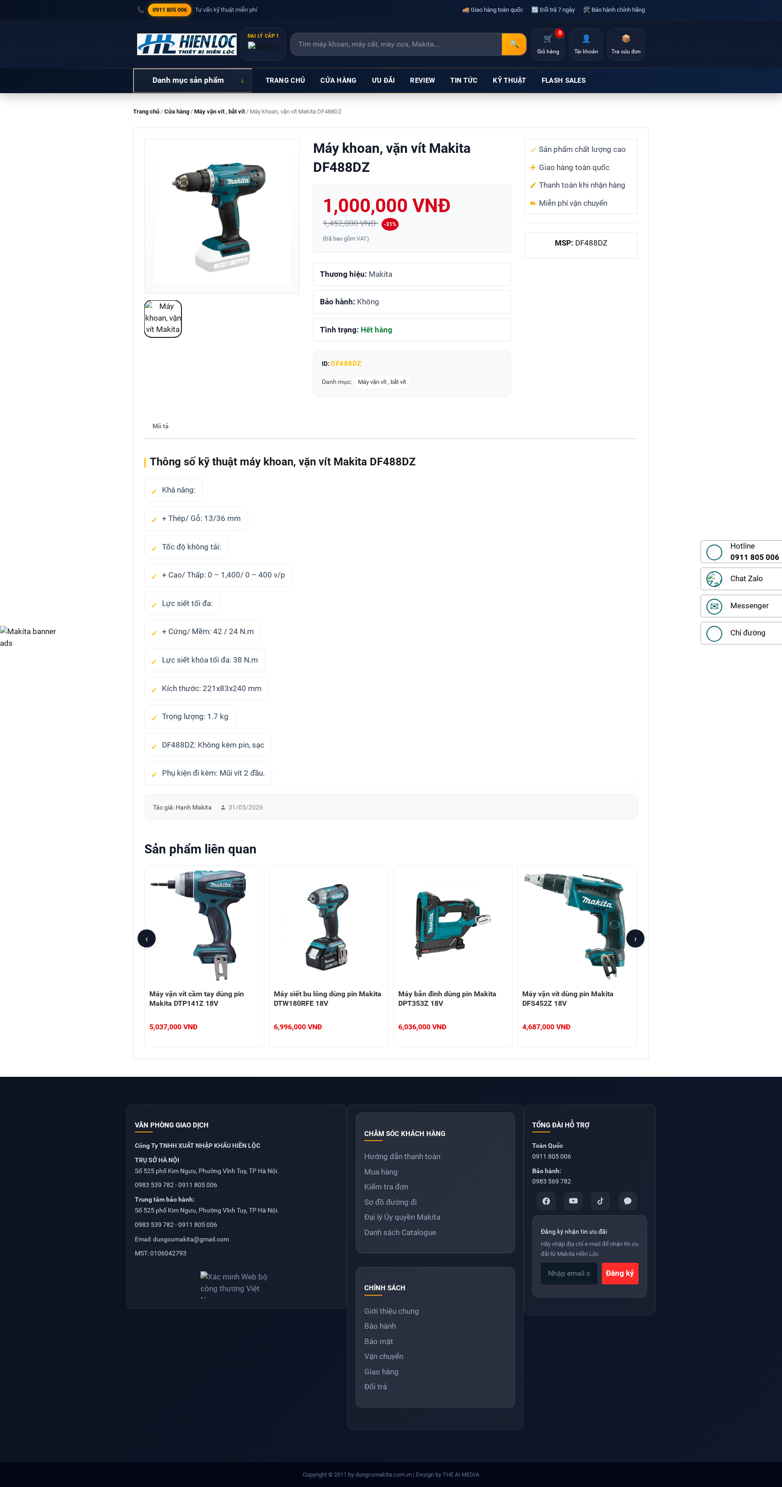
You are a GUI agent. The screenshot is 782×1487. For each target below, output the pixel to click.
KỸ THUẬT (509, 80)
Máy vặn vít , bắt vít (219, 111)
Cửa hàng (176, 111)
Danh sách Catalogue (400, 1232)
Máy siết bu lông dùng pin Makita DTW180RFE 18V (327, 999)
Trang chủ (146, 111)
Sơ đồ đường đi (390, 1202)
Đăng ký (620, 1273)
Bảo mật (378, 1341)
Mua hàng (381, 1171)
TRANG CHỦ (285, 80)
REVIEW (422, 80)
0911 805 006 (170, 9)
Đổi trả (375, 1386)
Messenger (749, 605)
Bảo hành (380, 1326)
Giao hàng (381, 1371)
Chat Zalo (746, 578)
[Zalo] (627, 1201)
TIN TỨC (463, 80)
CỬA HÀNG (338, 80)
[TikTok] (600, 1201)
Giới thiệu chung (391, 1311)
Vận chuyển (383, 1356)
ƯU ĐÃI (383, 80)
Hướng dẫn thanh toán (402, 1156)
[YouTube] (573, 1201)
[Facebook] (546, 1201)
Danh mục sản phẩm (188, 80)
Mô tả (161, 426)
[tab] (160, 426)
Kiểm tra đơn (386, 1186)
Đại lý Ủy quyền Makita (402, 1217)
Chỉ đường (748, 632)
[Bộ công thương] (237, 1281)
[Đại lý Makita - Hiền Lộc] (187, 44)
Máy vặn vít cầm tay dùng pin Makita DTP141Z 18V (196, 999)
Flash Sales (564, 80)
